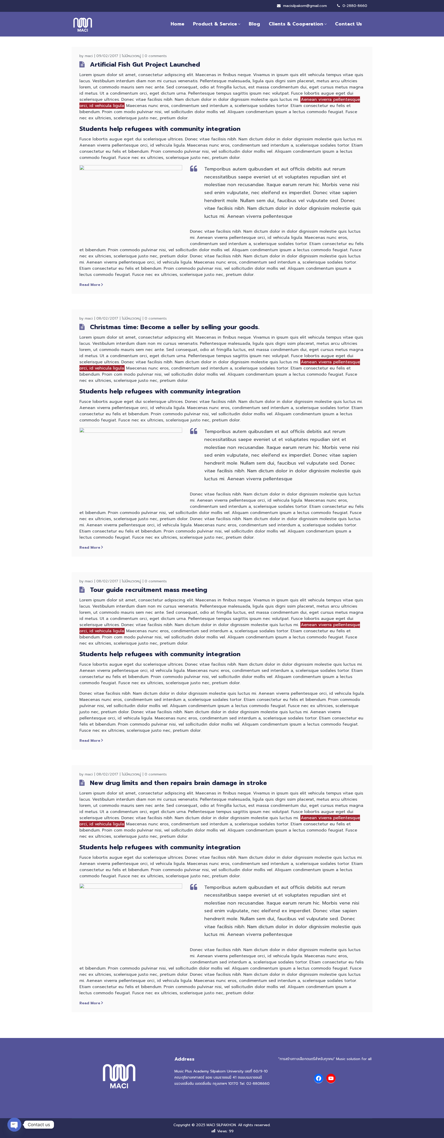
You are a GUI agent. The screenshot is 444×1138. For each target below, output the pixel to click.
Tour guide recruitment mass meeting (148, 589)
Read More (89, 284)
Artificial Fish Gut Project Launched (145, 64)
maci (89, 56)
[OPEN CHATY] (14, 1125)
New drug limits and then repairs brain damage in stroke (178, 783)
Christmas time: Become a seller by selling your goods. (175, 327)
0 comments (156, 56)
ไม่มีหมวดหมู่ (131, 56)
